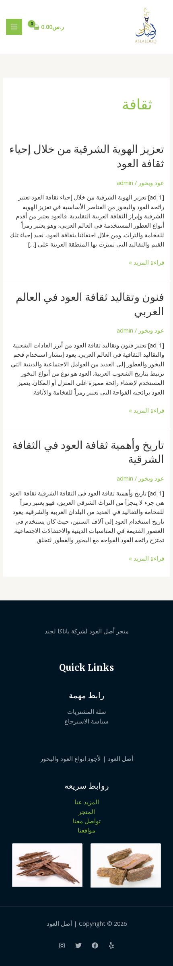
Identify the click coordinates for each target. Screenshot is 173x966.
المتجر (86, 812)
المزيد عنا (86, 802)
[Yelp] (111, 945)
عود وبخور (151, 183)
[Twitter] (78, 945)
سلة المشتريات (86, 711)
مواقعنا (86, 830)
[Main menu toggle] (14, 27)
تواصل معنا (87, 821)
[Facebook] (95, 945)
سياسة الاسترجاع (86, 721)
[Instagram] (62, 945)
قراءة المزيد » (146, 262)
